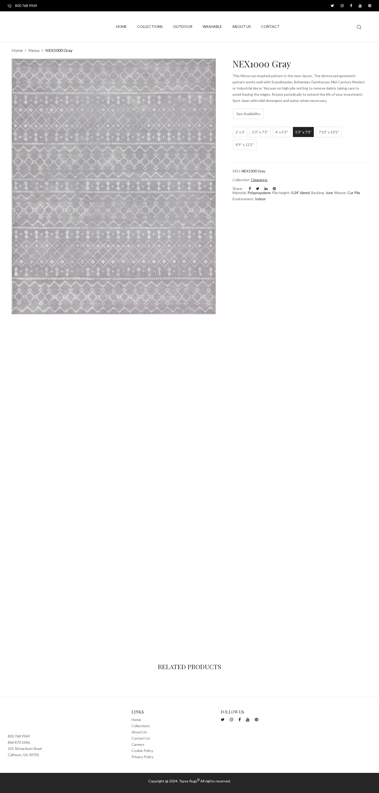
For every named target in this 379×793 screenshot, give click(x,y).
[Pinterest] (274, 188)
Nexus (34, 50)
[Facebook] (250, 188)
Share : (238, 188)
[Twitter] (257, 188)
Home (17, 50)
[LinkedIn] (266, 188)
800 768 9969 (25, 5)
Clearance (259, 180)
